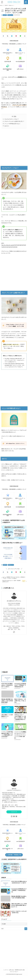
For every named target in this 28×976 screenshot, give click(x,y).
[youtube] (14, 816)
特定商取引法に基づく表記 (20, 969)
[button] (3, 36)
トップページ (5, 969)
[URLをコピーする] (25, 36)
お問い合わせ (11, 969)
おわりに (7, 125)
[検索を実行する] (25, 928)
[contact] (16, 816)
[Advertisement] (14, 147)
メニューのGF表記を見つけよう (12, 123)
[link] (14, 632)
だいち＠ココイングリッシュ (14, 600)
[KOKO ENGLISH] (14, 2)
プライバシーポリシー (14, 971)
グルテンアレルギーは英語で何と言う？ (14, 121)
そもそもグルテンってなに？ (12, 119)
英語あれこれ (10, 564)
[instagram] (12, 816)
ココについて (14, 811)
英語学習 (5, 564)
